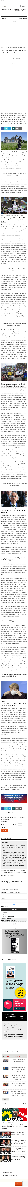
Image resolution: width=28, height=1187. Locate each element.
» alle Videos (24, 1103)
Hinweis (3, 867)
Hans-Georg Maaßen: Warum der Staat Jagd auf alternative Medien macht (18, 1149)
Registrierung (14, 889)
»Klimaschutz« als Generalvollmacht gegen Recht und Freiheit (14, 704)
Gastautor (8, 58)
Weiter (4, 830)
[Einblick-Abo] (14, 981)
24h (3, 1056)
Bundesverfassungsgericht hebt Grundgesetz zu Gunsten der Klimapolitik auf (14, 385)
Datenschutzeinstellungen (9, 1170)
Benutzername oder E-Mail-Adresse (11, 892)
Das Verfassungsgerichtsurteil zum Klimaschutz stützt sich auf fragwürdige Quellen (13, 220)
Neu (17, 1051)
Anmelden (5, 889)
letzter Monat (18, 1056)
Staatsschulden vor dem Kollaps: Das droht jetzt (17, 1133)
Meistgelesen (8, 1051)
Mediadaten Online (7, 1172)
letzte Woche (9, 1056)
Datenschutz (13, 1168)
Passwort (3, 898)
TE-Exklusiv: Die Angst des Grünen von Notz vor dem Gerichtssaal (18, 1077)
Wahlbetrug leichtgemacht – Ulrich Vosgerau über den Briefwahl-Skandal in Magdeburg (18, 1093)
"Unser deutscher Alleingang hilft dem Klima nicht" (13, 511)
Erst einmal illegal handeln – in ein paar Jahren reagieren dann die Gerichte (18, 1142)
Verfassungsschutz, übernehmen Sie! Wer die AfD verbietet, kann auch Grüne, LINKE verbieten (14, 1126)
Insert (18, 1184)
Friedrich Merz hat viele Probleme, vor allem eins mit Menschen (18, 1069)
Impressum (5, 1168)
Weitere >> (6, 1099)
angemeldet (10, 870)
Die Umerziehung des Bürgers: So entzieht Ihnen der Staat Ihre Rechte (18, 1157)
